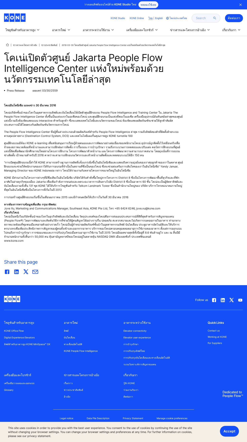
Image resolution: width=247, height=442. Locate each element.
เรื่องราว (68, 383)
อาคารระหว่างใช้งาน (137, 322)
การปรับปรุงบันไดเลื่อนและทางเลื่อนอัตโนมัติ (147, 357)
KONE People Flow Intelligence (81, 350)
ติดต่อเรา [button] (234, 18)
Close (240, 4)
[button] (23, 30)
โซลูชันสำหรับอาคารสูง (19, 322)
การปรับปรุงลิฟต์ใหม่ (134, 350)
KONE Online (137, 18)
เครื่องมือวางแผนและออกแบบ (19, 383)
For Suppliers (215, 343)
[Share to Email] (35, 271)
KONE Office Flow (14, 330)
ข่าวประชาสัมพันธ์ (49, 45)
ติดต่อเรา (128, 396)
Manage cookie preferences (172, 418)
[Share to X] (26, 271)
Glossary (8, 389)
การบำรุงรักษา (131, 344)
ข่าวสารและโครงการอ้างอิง (25, 45)
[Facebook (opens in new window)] (214, 299)
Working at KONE (217, 336)
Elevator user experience (137, 337)
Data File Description (98, 418)
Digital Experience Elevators (19, 337)
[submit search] (215, 18)
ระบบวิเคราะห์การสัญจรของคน (140, 364)
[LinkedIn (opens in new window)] (222, 299)
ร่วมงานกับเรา (131, 389)
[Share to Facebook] (7, 271)
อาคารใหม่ (71, 322)
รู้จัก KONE (129, 383)
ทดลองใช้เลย (148, 4)
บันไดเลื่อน (69, 337)
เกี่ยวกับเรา (130, 375)
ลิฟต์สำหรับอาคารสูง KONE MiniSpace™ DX (27, 344)
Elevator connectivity (135, 330)
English (159, 18)
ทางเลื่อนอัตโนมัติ (73, 344)
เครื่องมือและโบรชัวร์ (17, 375)
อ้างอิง (67, 396)
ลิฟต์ (66, 330)
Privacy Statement (133, 418)
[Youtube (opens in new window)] (240, 299)
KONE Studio (118, 18)
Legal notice (66, 418)
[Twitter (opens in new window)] (231, 299)
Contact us (214, 330)
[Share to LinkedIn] (16, 271)
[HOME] (7, 45)
